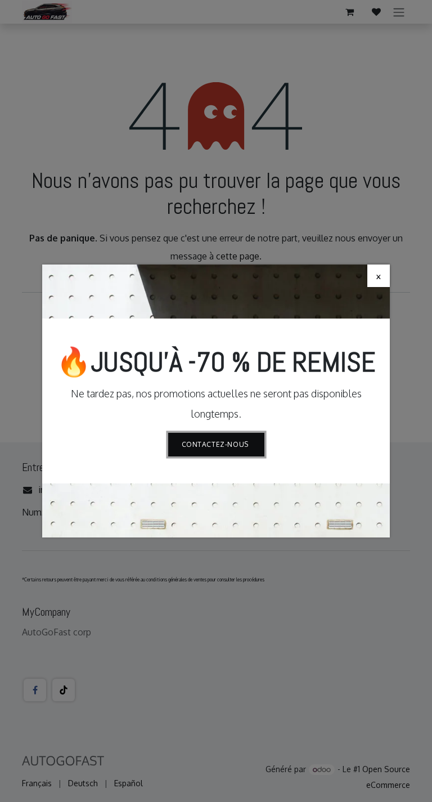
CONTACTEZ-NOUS (216, 444)
